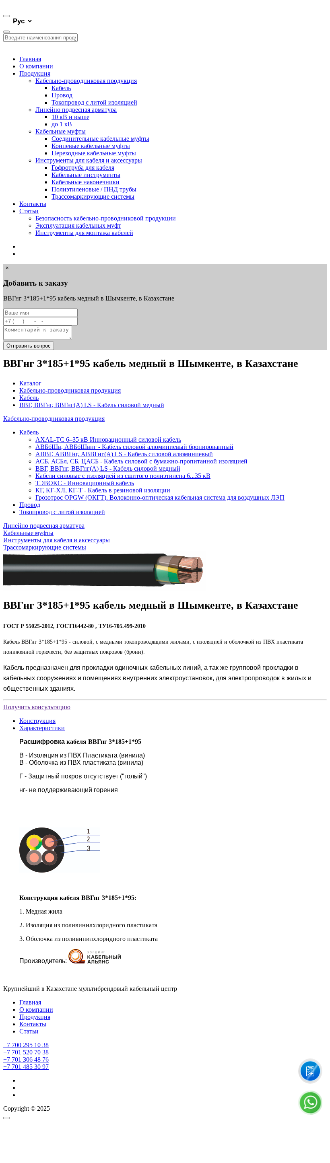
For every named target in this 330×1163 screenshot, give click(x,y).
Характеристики (42, 728)
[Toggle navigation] (6, 16)
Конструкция (37, 720)
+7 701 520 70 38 (26, 1052)
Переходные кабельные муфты (94, 153)
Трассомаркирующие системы (93, 196)
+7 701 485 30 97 (26, 1066)
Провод (62, 95)
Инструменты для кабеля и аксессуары (88, 160)
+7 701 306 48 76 (26, 1059)
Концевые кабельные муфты (91, 145)
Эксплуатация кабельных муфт (78, 225)
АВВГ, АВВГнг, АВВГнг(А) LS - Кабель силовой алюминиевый (124, 454)
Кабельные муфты (60, 131)
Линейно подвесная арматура (76, 109)
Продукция (34, 73)
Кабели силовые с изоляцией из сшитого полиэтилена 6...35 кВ (122, 475)
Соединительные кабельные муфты (100, 138)
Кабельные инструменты (86, 174)
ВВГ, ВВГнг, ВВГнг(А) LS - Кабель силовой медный (91, 404)
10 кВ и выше (70, 116)
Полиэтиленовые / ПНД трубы (94, 189)
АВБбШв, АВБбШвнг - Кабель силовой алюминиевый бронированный (134, 446)
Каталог (30, 383)
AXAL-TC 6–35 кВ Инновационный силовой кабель (108, 439)
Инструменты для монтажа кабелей (84, 232)
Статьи (29, 211)
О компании (36, 66)
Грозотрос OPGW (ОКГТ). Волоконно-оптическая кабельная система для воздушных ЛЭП (160, 497)
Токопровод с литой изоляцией (94, 102)
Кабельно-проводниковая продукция (86, 80)
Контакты (32, 203)
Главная (30, 59)
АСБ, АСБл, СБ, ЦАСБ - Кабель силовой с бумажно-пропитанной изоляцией (141, 461)
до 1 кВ (62, 124)
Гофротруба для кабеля (83, 167)
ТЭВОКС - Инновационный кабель (84, 483)
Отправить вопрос (28, 346)
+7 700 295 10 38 (26, 1045)
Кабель (61, 87)
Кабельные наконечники (86, 182)
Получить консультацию (36, 707)
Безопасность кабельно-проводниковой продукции (105, 218)
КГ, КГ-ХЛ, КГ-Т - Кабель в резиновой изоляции (102, 490)
